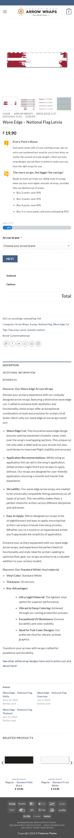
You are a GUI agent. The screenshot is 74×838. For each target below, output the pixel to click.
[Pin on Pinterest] (32, 344)
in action (45, 161)
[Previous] (8, 59)
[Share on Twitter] (19, 344)
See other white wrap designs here (24, 661)
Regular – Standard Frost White (55, 784)
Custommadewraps (20, 335)
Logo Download (53, 825)
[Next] (65, 59)
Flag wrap (13, 329)
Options (10, 284)
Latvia (23, 329)
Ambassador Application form (36, 822)
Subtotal (11, 275)
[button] (5, 11)
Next (10, 258)
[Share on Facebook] (12, 344)
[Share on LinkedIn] (38, 344)
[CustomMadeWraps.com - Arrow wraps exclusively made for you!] (37, 12)
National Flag (12, 116)
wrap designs (19, 161)
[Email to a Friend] (25, 344)
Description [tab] (11, 365)
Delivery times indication (37, 827)
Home (6, 113)
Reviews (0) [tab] (10, 379)
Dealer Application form (25, 825)
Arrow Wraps (23, 113)
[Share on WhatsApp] (6, 344)
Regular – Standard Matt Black (19, 784)
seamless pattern (36, 329)
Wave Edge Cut (46, 113)
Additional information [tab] (19, 372)
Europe (31, 116)
